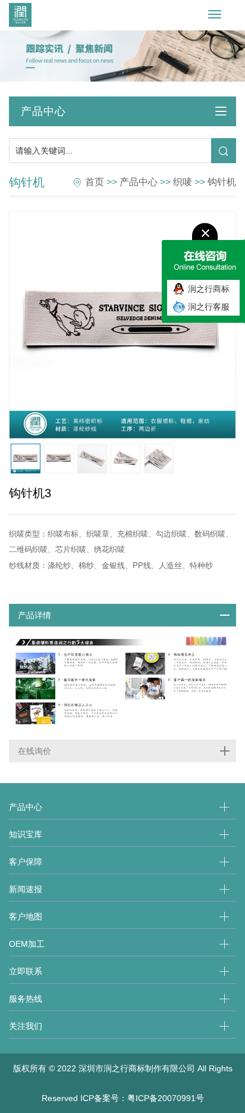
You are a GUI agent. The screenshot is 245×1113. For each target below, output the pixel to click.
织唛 (182, 182)
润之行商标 (209, 289)
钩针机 (222, 182)
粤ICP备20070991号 (165, 1098)
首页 (94, 182)
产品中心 (139, 182)
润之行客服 (209, 306)
